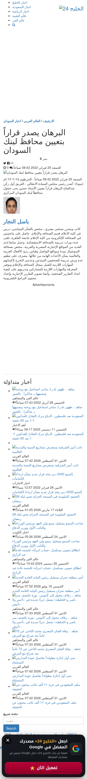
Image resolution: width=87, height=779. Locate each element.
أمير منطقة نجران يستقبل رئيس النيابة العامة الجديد (46, 590)
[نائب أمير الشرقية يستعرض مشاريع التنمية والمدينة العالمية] (48, 449)
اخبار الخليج (19, 2)
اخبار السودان (12, 120)
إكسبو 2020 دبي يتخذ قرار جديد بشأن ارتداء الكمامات (47, 492)
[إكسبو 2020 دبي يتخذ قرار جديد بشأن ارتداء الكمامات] (48, 475)
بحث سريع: (10, 713)
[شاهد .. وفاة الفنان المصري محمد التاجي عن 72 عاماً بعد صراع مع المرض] (48, 632)
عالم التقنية (19, 15)
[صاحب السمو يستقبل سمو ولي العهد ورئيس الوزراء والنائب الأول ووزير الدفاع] (48, 525)
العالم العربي (32, 120)
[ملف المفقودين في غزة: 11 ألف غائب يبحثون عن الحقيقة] (48, 686)
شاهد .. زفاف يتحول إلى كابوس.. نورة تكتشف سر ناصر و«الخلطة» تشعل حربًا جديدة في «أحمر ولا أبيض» (44, 622)
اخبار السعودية (21, 6)
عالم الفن (18, 20)
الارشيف (48, 120)
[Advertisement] (43, 72)
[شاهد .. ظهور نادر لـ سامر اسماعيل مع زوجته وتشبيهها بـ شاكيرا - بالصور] (48, 390)
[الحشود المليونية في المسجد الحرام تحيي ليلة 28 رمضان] (48, 498)
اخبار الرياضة (20, 11)
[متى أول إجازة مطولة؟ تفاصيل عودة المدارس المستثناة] (48, 659)
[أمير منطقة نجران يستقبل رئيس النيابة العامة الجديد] (47, 576)
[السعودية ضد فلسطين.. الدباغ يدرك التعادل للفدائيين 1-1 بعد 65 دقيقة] (48, 417)
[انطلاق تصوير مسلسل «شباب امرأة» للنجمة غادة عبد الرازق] (48, 551)
